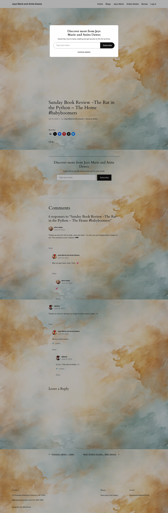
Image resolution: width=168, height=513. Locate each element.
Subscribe (107, 45)
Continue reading (84, 52)
